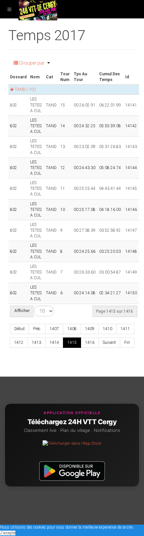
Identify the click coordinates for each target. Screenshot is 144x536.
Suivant (109, 342)
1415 (72, 342)
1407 (54, 328)
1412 (18, 342)
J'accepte (7, 533)
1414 (54, 342)
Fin (127, 342)
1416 (89, 342)
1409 (89, 328)
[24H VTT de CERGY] (38, 9)
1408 (72, 328)
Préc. (37, 328)
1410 (107, 328)
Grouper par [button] (32, 63)
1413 (36, 342)
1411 (125, 328)
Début (19, 328)
